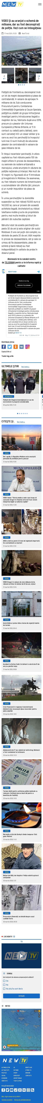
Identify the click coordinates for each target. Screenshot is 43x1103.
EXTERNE (16, 1070)
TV (22, 941)
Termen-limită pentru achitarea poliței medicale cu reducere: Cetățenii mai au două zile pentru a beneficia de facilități (20, 793)
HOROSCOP (17, 1075)
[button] (18, 84)
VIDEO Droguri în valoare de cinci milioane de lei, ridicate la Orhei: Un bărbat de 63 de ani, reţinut (19, 583)
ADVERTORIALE (18, 1078)
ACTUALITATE (8, 396)
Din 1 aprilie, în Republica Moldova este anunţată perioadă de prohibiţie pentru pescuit (19, 458)
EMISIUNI (27, 1073)
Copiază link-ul (6, 351)
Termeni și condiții (7, 1100)
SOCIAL (7, 453)
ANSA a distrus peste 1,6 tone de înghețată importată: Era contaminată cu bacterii (21, 542)
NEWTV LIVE (28, 1067)
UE (14, 1067)
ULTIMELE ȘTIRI (6, 1067)
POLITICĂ (4, 1073)
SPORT (15, 1073)
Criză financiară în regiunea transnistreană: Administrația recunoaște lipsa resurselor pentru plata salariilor (20, 709)
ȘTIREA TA (28, 1070)
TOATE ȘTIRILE (18, 1081)
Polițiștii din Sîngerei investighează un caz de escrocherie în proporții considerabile (18, 401)
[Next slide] (38, 77)
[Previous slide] (4, 77)
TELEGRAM (10, 262)
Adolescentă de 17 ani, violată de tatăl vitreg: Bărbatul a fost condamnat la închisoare (21, 751)
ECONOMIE (4, 1078)
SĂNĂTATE (5, 1081)
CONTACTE (28, 1075)
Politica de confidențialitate (22, 1100)
